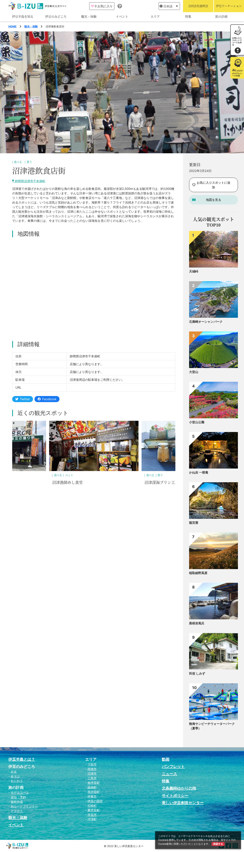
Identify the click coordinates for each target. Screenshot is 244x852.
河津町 (92, 819)
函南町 (92, 787)
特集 (188, 16)
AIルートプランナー (24, 806)
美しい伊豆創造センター (183, 802)
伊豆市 (92, 815)
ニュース (169, 773)
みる (14, 772)
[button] (16, 453)
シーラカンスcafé (159, 483)
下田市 (92, 764)
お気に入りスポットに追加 (213, 185)
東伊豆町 (93, 810)
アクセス (17, 811)
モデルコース (20, 793)
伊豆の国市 (95, 801)
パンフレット (173, 766)
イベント (122, 16)
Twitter (25, 399)
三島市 (92, 778)
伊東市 (92, 796)
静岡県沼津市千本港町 (29, 181)
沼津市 (92, 773)
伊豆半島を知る (22, 16)
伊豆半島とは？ (21, 759)
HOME (12, 26)
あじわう (17, 781)
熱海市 (92, 769)
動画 (165, 759)
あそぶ (15, 776)
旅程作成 (17, 802)
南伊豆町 (93, 783)
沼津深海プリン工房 (69, 483)
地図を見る (213, 200)
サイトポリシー (175, 795)
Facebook (49, 399)
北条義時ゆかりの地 (179, 788)
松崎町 (92, 805)
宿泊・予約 (18, 797)
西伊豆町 (93, 792)
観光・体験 (88, 16)
